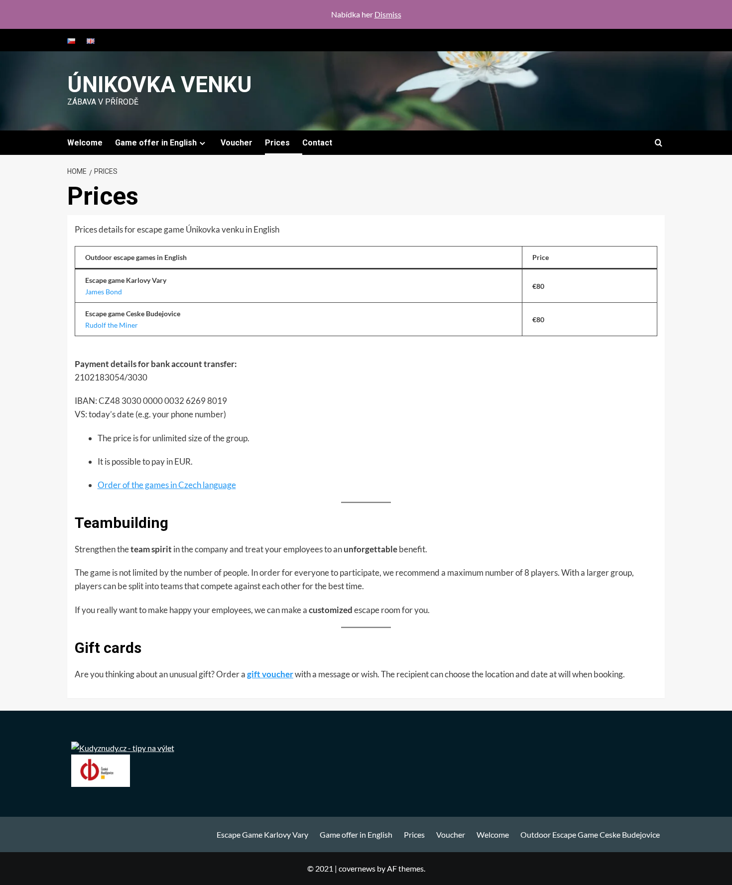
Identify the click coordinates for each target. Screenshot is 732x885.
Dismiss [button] (387, 14)
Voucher (236, 142)
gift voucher (270, 674)
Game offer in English (156, 142)
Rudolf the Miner (111, 325)
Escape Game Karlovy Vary (262, 834)
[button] (658, 142)
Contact (317, 142)
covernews (357, 868)
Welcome (85, 142)
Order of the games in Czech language (167, 485)
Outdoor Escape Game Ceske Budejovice (590, 834)
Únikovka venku (159, 85)
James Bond (103, 291)
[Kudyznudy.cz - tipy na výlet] (122, 747)
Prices (277, 142)
